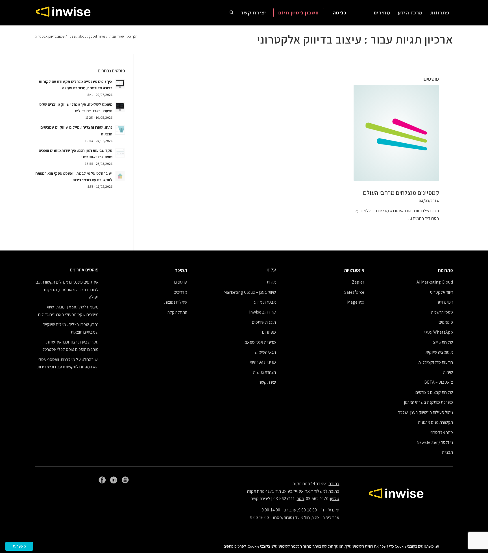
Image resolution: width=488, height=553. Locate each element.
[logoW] (63, 12)
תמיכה (181, 270)
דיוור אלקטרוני (441, 292)
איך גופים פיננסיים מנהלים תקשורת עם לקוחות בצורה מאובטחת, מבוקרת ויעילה (67, 289)
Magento (355, 302)
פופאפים (446, 322)
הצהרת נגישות (264, 372)
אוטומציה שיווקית (439, 352)
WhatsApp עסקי (438, 332)
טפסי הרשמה (442, 312)
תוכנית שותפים (264, 322)
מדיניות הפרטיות (263, 362)
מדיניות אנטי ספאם (260, 342)
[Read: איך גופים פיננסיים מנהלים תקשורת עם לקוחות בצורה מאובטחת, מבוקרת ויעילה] (120, 84)
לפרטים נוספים (235, 546)
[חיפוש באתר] (231, 12)
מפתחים (269, 332)
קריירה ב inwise (262, 312)
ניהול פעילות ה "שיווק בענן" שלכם (425, 412)
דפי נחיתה (445, 302)
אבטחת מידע (265, 302)
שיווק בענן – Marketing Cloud (249, 292)
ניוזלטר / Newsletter (435, 442)
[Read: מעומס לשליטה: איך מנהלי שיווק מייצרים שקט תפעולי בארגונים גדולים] (120, 107)
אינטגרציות (354, 270)
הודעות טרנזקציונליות (435, 362)
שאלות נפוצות (175, 302)
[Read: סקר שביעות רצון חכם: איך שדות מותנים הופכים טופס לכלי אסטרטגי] (120, 153)
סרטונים (180, 282)
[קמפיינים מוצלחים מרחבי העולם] (396, 133)
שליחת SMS (443, 342)
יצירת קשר (267, 382)
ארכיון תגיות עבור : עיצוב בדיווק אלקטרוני (355, 39)
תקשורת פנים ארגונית (435, 422)
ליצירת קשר (260, 499)
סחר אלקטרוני (441, 432)
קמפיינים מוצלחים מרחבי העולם (401, 192)
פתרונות (445, 270)
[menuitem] (439, 12)
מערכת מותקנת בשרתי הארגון (428, 402)
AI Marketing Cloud (435, 282)
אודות (271, 282)
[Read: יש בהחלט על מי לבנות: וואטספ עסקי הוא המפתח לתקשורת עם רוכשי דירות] (120, 176)
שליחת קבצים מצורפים (434, 392)
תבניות (447, 452)
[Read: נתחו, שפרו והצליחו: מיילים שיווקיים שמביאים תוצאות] (120, 130)
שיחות (448, 372)
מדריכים (180, 292)
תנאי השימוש (265, 352)
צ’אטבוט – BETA (438, 382)
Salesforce (354, 292)
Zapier (358, 282)
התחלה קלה (177, 312)
